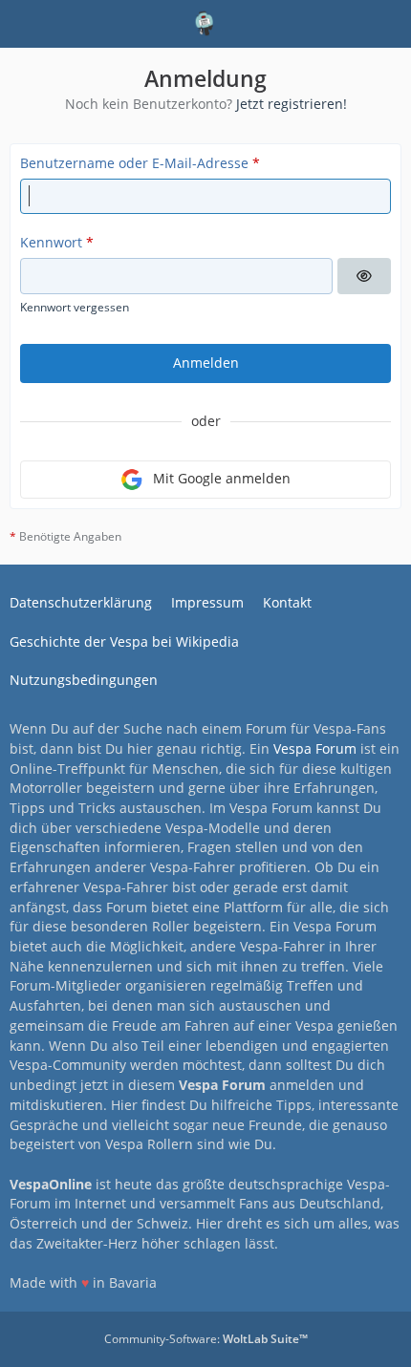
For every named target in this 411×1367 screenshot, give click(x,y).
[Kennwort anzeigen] (364, 276)
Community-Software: (206, 1339)
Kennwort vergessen (74, 307)
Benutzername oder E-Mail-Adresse (134, 163)
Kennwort (51, 242)
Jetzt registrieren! (291, 104)
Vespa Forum (315, 748)
